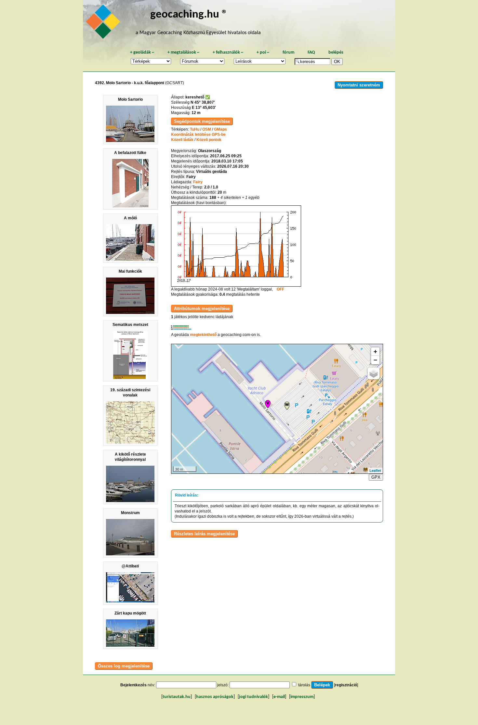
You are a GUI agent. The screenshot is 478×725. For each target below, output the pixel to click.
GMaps (220, 129)
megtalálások (183, 52)
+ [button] (375, 351)
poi (263, 52)
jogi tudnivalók (253, 697)
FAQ (311, 52)
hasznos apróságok (214, 697)
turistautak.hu (177, 697)
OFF (280, 289)
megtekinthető (203, 334)
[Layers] (373, 373)
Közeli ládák (182, 139)
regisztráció (346, 685)
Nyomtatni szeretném (359, 85)
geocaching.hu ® (189, 14)
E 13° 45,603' (204, 107)
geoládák (142, 52)
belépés (335, 52)
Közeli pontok (208, 139)
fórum (288, 52)
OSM (206, 129)
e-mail (279, 697)
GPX (375, 477)
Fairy (198, 182)
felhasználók (228, 52)
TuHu (194, 129)
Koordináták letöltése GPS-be (198, 134)
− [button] (375, 359)
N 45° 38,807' (203, 102)
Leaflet (375, 470)
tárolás (304, 685)
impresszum (301, 697)
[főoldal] (104, 23)
